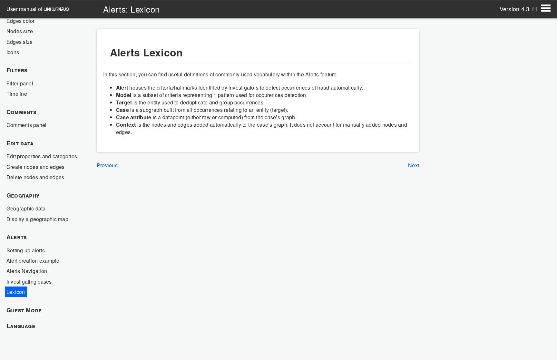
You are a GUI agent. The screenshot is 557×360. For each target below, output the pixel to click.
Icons (12, 52)
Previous (107, 165)
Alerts (16, 237)
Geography (22, 195)
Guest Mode (24, 310)
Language (20, 326)
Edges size (19, 41)
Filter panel (19, 83)
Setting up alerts (25, 250)
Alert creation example (32, 260)
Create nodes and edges (35, 166)
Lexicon (15, 292)
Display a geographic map (37, 219)
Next (413, 165)
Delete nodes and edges (35, 177)
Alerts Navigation (26, 271)
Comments (21, 112)
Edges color (20, 20)
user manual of (25, 9)
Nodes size (19, 31)
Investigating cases (29, 281)
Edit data (20, 143)
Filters (17, 70)
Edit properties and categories (41, 156)
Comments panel (26, 125)
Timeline (16, 93)
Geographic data (26, 208)
